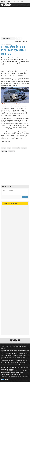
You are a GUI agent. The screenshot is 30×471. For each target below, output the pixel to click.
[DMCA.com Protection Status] (5, 379)
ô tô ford (4, 151)
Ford (9, 148)
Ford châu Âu (16, 148)
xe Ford (24, 148)
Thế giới (11, 38)
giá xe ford (12, 151)
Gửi (25, 197)
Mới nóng (5, 38)
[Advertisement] (15, 21)
